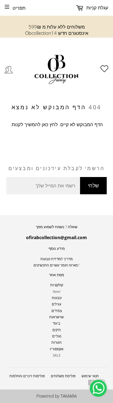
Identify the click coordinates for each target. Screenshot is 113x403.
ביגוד (56, 323)
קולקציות (56, 284)
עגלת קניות (96, 7)
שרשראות (56, 316)
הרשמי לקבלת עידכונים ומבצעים (56, 168)
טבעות (57, 297)
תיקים (56, 329)
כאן (45, 124)
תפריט (19, 8)
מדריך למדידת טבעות (56, 258)
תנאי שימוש (90, 376)
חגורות (56, 342)
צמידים (56, 310)
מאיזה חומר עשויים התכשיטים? (56, 265)
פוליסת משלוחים (63, 376)
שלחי (93, 185)
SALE (57, 355)
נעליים (56, 336)
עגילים (56, 304)
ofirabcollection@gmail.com (56, 237)
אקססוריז (56, 349)
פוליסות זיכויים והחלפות (27, 376)
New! (57, 291)
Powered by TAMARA (56, 396)
